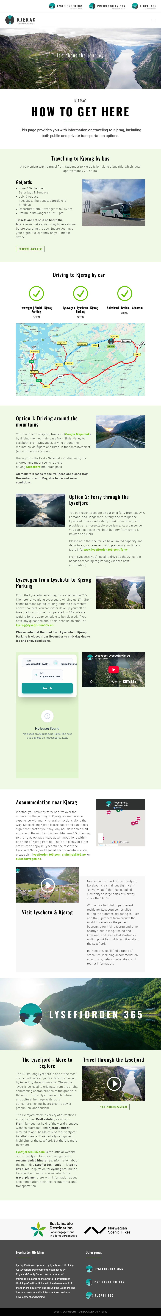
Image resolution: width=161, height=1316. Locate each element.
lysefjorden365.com (46, 854)
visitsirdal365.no (74, 854)
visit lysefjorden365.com (113, 1107)
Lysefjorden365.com (30, 1152)
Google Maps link (77, 434)
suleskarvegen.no (28, 858)
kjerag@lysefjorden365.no (34, 625)
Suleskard (33, 466)
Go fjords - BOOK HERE (30, 249)
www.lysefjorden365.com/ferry (106, 549)
